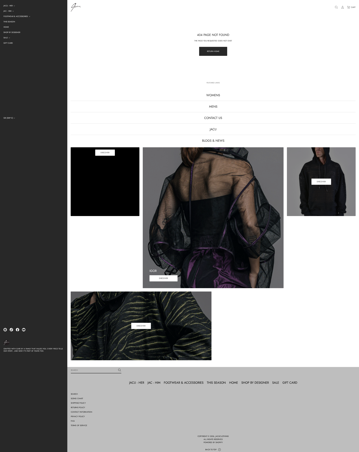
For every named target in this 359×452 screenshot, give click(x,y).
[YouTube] (24, 330)
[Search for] (119, 370)
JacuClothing (222, 436)
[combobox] (94, 370)
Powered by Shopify (213, 442)
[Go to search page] (336, 7)
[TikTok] (11, 330)
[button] (336, 7)
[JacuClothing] (7, 342)
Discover (105, 152)
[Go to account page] (343, 7)
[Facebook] (17, 330)
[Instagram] (5, 330)
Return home (213, 51)
